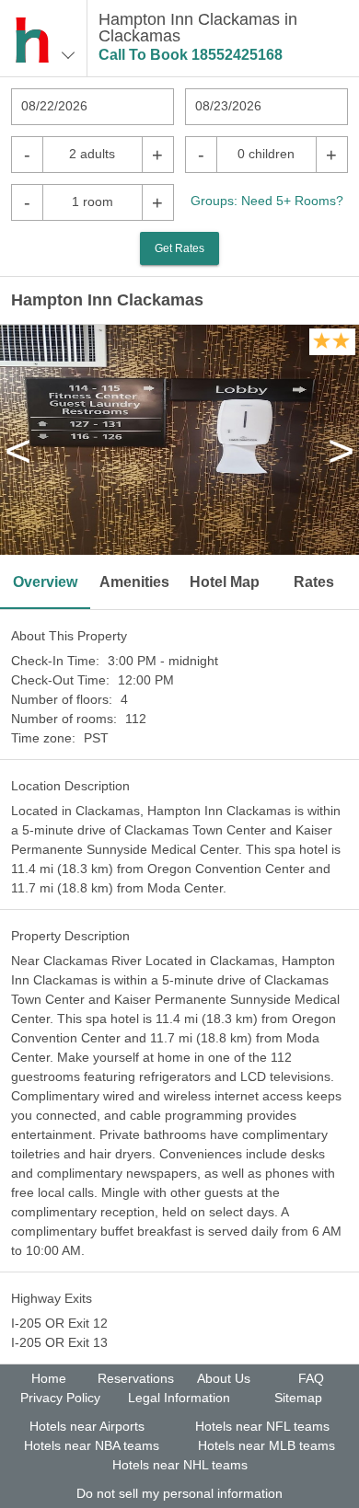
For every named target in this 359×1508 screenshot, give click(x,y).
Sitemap (298, 1397)
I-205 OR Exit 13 (59, 1342)
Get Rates (179, 248)
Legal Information (179, 1397)
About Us (223, 1378)
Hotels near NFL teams (262, 1426)
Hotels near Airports (87, 1426)
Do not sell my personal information (179, 1493)
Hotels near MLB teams (266, 1445)
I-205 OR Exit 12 (59, 1323)
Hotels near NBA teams (91, 1445)
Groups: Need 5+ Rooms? (267, 200)
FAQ (311, 1378)
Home (48, 1378)
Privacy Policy (60, 1397)
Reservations (136, 1378)
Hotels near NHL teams (180, 1464)
